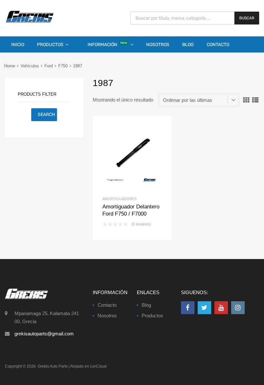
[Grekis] (29, 21)
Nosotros (157, 44)
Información (107, 44)
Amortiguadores (119, 199)
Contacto (218, 44)
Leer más (142, 155)
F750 (63, 65)
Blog (188, 44)
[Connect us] (187, 307)
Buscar (246, 18)
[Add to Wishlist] (121, 155)
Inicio (17, 44)
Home (9, 65)
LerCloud (98, 366)
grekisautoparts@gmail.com (44, 333)
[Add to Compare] (132, 155)
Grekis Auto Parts (53, 366)
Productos (50, 44)
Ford (48, 65)
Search (46, 114)
